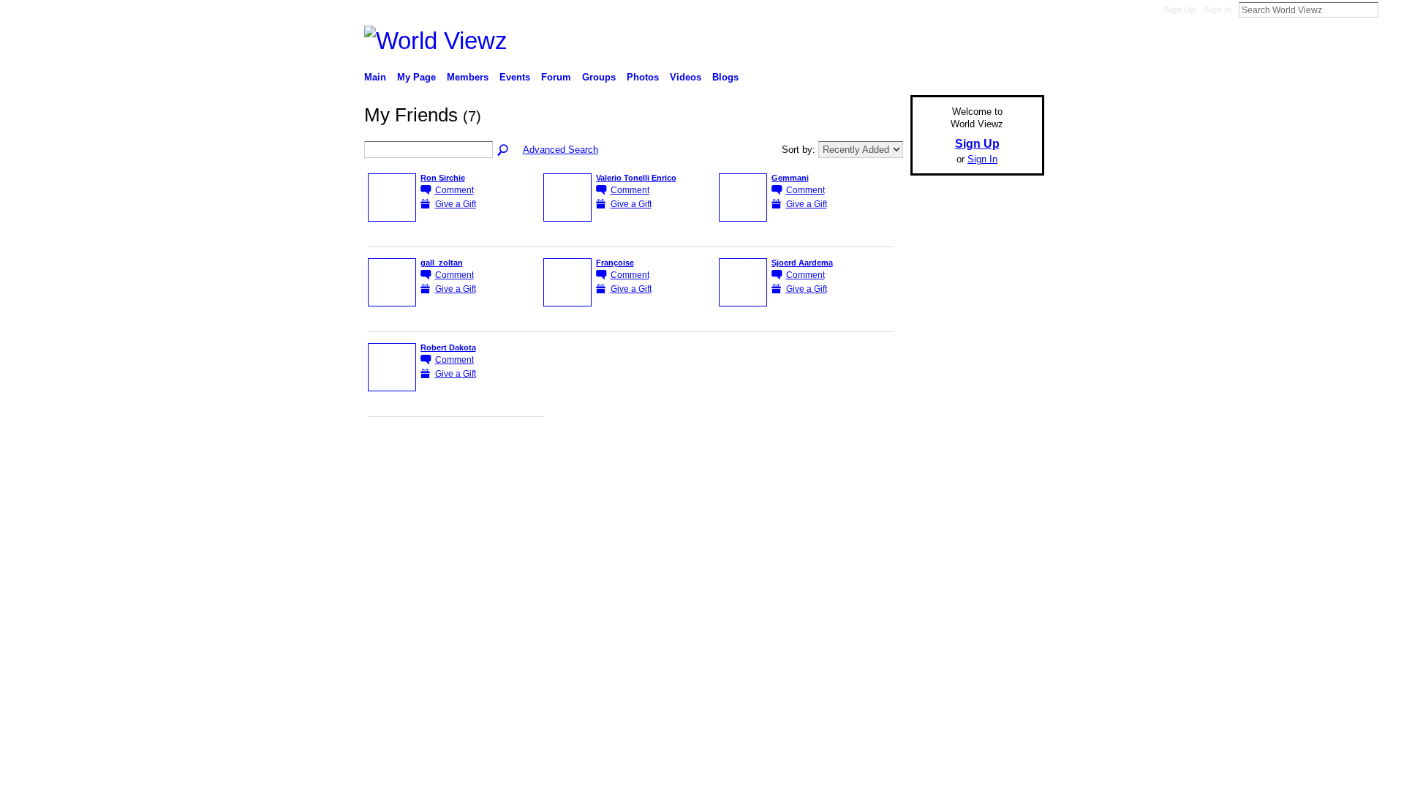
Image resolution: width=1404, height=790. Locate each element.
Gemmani (790, 177)
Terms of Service (1011, 453)
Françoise (615, 262)
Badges (878, 453)
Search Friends (503, 150)
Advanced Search (560, 149)
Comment (454, 190)
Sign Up (1179, 10)
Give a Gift (455, 203)
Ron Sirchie (442, 177)
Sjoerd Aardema (802, 262)
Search (1390, 9)
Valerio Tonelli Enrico (636, 177)
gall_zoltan (441, 262)
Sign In (1217, 10)
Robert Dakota (448, 347)
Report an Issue (936, 453)
